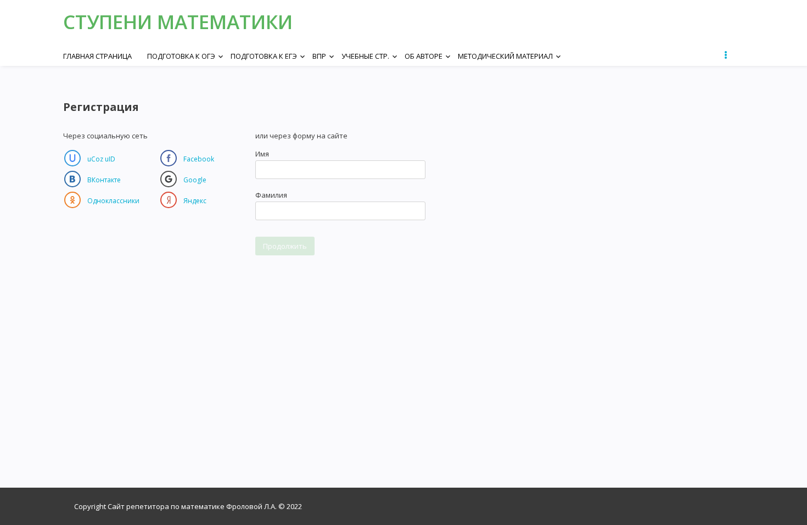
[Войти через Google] (168, 179)
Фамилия (271, 195)
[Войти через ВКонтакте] (72, 179)
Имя (262, 154)
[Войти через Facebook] (168, 158)
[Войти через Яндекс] (168, 200)
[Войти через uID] (72, 158)
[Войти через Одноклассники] (72, 200)
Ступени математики (178, 22)
